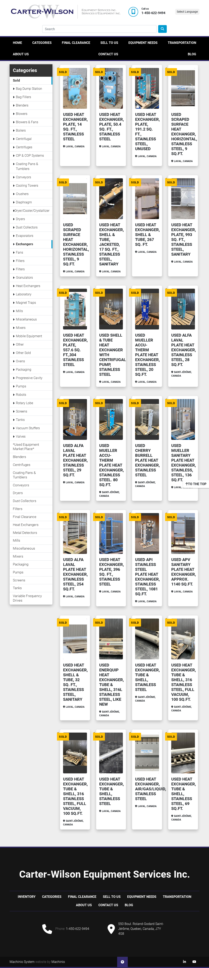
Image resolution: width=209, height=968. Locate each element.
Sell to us (109, 43)
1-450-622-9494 (153, 13)
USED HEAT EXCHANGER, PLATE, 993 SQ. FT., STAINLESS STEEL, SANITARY (183, 239)
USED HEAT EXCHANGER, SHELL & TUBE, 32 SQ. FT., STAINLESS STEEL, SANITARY (75, 682)
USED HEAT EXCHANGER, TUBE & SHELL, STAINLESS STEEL (147, 677)
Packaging (23, 369)
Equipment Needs (143, 43)
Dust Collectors (27, 227)
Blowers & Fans (27, 122)
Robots (21, 395)
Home (17, 43)
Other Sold (23, 353)
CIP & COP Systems (30, 155)
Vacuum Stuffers (28, 428)
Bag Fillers (23, 97)
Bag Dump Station (29, 89)
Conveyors (23, 177)
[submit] (162, 29)
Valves (21, 436)
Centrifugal (24, 139)
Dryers (20, 219)
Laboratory (23, 294)
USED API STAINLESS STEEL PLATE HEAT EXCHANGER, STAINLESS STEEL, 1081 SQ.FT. (147, 576)
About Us (21, 54)
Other (20, 344)
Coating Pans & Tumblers (27, 166)
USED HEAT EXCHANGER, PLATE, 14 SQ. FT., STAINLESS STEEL (75, 126)
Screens (21, 411)
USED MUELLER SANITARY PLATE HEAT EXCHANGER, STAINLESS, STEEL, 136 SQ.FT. (183, 462)
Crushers (22, 194)
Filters (20, 269)
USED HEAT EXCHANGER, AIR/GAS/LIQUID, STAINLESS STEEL (150, 789)
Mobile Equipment (29, 336)
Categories (42, 43)
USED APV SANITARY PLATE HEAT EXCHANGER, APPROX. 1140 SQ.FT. (183, 572)
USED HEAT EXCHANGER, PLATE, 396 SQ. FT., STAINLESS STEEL (111, 572)
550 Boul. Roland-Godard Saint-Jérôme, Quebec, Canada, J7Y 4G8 (141, 929)
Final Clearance (76, 43)
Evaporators (24, 236)
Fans (19, 252)
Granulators (24, 277)
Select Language (187, 11)
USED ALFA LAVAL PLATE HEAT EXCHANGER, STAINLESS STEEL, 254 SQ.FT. (75, 574)
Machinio (58, 962)
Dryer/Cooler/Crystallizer (31, 211)
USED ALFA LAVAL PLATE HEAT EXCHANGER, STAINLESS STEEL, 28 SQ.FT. (183, 350)
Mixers (21, 328)
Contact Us (108, 54)
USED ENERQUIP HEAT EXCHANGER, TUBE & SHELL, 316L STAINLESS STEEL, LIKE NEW (111, 685)
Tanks (20, 420)
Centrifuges (24, 147)
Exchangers (24, 244)
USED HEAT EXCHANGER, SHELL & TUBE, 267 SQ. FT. (147, 234)
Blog (192, 54)
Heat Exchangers (28, 286)
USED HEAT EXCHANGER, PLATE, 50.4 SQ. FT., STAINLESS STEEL (111, 126)
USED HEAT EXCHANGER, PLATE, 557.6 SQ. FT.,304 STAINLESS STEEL (75, 350)
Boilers (21, 130)
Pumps (21, 386)
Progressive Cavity (29, 378)
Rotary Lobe (24, 403)
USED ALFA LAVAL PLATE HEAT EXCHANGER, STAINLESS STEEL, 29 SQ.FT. (75, 460)
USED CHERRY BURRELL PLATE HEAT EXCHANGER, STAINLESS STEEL (147, 460)
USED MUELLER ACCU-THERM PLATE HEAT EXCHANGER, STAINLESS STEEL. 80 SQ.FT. (111, 465)
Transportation (182, 43)
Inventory (27, 897)
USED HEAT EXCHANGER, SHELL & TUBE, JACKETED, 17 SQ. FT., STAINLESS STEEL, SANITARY (111, 244)
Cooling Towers (27, 185)
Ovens (20, 361)
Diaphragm (24, 202)
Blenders (22, 105)
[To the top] (122, 962)
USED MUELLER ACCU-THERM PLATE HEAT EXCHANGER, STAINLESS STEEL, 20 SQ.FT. (147, 355)
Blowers (21, 114)
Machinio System (22, 962)
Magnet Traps (26, 303)
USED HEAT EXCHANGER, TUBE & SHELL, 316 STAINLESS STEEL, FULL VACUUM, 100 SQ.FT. (183, 682)
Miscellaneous (26, 319)
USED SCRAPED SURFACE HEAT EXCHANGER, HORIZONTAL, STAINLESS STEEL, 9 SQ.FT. (184, 134)
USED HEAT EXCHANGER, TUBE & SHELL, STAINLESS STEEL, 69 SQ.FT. (183, 794)
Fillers (20, 261)
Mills (19, 311)
